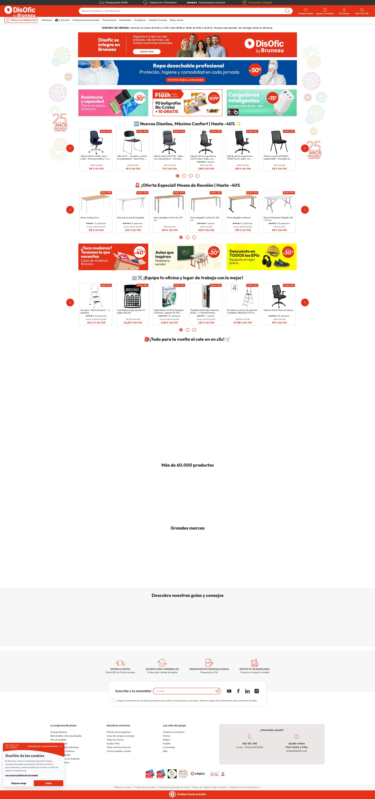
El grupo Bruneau (58, 732)
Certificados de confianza (62, 751)
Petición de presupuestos (119, 732)
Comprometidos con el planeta (65, 758)
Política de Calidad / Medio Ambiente (209, 787)
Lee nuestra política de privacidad (21, 775)
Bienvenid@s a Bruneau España (65, 736)
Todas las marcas (115, 739)
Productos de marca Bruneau (64, 747)
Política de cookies (123, 787)
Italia (165, 751)
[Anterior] (70, 148)
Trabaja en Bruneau (59, 762)
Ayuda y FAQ (113, 743)
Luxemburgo (169, 747)
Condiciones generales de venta (173, 787)
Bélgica (166, 739)
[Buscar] (287, 11)
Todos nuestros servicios (119, 747)
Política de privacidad (145, 787)
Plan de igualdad (58, 739)
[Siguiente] (305, 148)
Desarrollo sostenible (60, 755)
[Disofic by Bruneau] (187, 44)
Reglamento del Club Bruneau (244, 787)
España (166, 743)
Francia (166, 736)
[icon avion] (217, 691)
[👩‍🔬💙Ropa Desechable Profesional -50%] (187, 72)
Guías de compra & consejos (121, 736)
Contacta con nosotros (174, 732)
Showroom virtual (58, 743)
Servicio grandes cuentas (119, 751)
